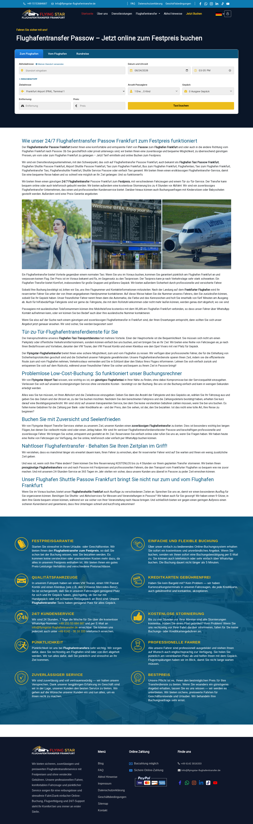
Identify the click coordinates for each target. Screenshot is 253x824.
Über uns (102, 13)
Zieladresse (25, 84)
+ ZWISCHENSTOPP (28, 79)
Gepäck (186, 84)
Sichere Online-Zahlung (148, 770)
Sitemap (103, 803)
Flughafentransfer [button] (147, 13)
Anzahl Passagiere (137, 84)
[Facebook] (200, 3)
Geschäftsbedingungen (178, 3)
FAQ (133, 3)
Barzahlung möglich (146, 763)
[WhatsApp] (205, 3)
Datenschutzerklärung (150, 3)
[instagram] (194, 783)
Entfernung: (25, 99)
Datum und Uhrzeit (138, 64)
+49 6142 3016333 (191, 763)
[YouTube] (227, 3)
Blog (101, 763)
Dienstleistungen (122, 13)
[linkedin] (201, 783)
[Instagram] (211, 3)
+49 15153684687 (37, 3)
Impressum (104, 783)
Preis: (76, 99)
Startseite (87, 13)
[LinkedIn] (216, 3)
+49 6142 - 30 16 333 (72, 631)
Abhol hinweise (173, 13)
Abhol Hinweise (107, 776)
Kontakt (102, 810)
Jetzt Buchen (194, 13)
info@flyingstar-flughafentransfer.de (55, 627)
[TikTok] (222, 3)
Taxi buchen (181, 105)
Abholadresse (41, 64)
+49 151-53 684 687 (71, 623)
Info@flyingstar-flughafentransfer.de (75, 3)
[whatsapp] (187, 783)
